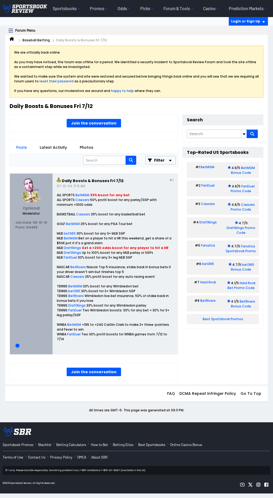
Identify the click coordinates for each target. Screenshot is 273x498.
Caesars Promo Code (243, 207)
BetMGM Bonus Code (243, 170)
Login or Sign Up (245, 21)
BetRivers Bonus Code (243, 303)
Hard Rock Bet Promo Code (241, 285)
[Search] (252, 134)
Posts (21, 147)
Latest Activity (53, 147)
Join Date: (23, 222)
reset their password (56, 81)
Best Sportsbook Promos (223, 319)
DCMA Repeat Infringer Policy (207, 393)
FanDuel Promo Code (243, 188)
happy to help (122, 91)
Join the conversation (94, 123)
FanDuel (70, 257)
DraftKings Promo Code (241, 230)
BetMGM (82, 195)
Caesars (82, 200)
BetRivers (78, 267)
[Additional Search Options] (244, 134)
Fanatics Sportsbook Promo (241, 248)
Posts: (20, 227)
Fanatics (208, 245)
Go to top (250, 393)
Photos (86, 147)
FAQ (171, 393)
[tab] (21, 147)
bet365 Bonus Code (242, 267)
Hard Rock (208, 282)
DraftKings (72, 248)
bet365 (70, 233)
